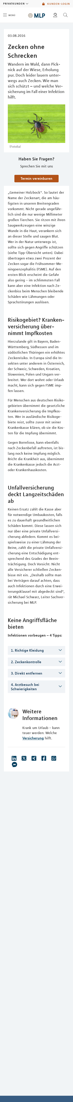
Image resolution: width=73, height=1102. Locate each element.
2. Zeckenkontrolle (26, 662)
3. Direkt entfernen (26, 673)
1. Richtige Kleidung (27, 650)
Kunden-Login (58, 3)
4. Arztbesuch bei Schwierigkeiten (25, 686)
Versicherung (33, 738)
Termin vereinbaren (36, 178)
